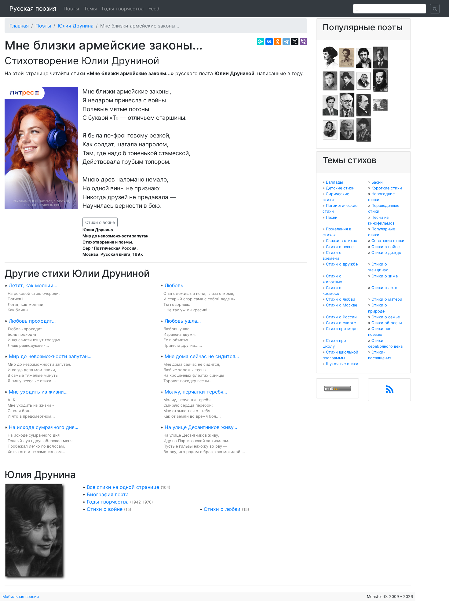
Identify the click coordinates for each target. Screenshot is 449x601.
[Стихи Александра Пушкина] (330, 129)
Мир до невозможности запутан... (50, 356)
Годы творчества (123, 8)
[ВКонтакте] (269, 41)
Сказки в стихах (341, 240)
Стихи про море (341, 328)
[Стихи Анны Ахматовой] (330, 57)
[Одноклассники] (277, 41)
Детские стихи (340, 188)
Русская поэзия (32, 8)
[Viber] (303, 41)
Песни (332, 217)
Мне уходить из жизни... (38, 392)
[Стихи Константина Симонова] (347, 129)
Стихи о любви (222, 509)
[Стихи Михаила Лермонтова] (380, 80)
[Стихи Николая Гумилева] (380, 57)
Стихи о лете (384, 287)
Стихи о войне (100, 222)
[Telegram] (286, 41)
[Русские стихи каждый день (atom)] (389, 391)
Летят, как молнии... (33, 285)
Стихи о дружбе (342, 264)
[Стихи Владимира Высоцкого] (363, 57)
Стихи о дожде (386, 252)
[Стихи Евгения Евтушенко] (330, 80)
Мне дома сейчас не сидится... (202, 356)
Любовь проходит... (32, 321)
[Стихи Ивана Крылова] (363, 80)
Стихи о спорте (341, 323)
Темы (90, 8)
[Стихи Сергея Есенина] (347, 80)
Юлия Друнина (75, 26)
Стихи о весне (339, 246)
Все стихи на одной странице (123, 487)
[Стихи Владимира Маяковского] (330, 105)
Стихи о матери (386, 299)
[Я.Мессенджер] (260, 41)
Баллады (334, 182)
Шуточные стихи (342, 363)
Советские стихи (387, 240)
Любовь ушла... (183, 321)
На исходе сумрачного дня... (43, 427)
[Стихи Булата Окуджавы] (380, 105)
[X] (294, 41)
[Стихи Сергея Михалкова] (347, 105)
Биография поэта (108, 494)
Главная (19, 26)
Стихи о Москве (341, 305)
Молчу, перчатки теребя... (196, 392)
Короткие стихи (386, 188)
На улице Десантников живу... (201, 427)
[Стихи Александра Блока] (347, 57)
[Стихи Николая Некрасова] (363, 105)
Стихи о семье (385, 317)
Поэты (71, 8)
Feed (153, 8)
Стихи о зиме (384, 276)
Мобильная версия (20, 596)
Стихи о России (341, 317)
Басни (377, 182)
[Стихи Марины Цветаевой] (363, 129)
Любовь (174, 285)
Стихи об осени (386, 323)
